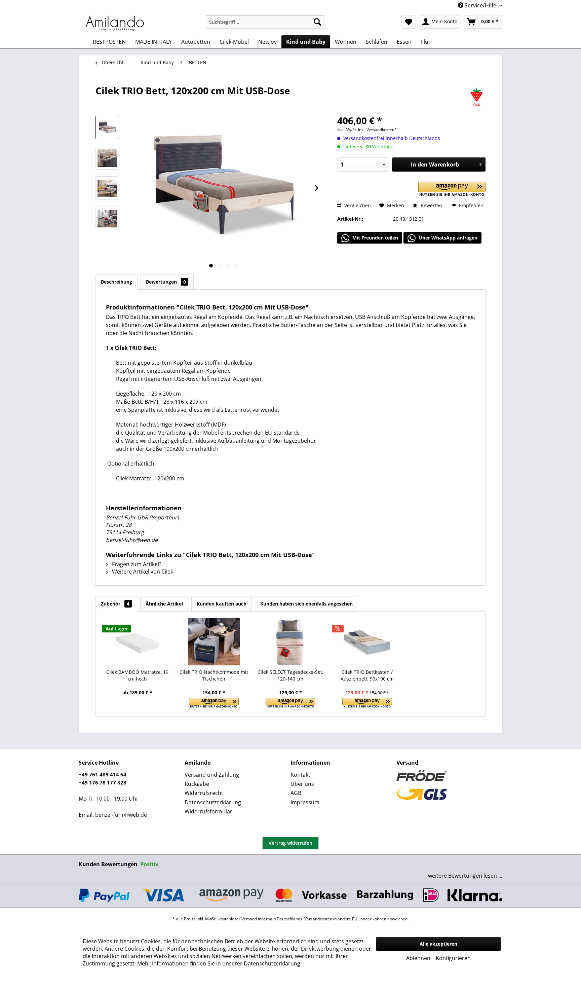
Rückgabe (197, 784)
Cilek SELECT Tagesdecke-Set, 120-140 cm (290, 675)
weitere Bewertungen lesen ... (465, 875)
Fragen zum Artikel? (136, 564)
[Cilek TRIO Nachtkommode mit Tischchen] (214, 641)
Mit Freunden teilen (374, 237)
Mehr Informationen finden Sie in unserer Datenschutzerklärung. (219, 963)
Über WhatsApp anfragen (447, 237)
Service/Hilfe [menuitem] (480, 5)
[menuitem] (265, 22)
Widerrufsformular (208, 811)
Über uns (302, 784)
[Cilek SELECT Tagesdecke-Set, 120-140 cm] (290, 641)
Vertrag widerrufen (290, 843)
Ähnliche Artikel (164, 603)
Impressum (304, 802)
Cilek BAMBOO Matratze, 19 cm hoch (137, 675)
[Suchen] (317, 22)
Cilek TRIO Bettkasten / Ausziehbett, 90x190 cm (367, 675)
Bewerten (431, 205)
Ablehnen (418, 958)
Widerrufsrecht (204, 793)
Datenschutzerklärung (213, 802)
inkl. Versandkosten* (377, 130)
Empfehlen (470, 205)
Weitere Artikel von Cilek (142, 571)
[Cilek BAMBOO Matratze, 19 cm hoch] (137, 641)
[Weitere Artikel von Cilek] (477, 97)
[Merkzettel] (408, 22)
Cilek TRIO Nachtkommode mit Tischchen (214, 675)
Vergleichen (357, 205)
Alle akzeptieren (438, 944)
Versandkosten (318, 919)
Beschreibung (116, 282)
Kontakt (300, 774)
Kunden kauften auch (221, 603)
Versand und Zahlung (212, 774)
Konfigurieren (453, 958)
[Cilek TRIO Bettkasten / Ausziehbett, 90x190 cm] (367, 641)
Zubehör (115, 603)
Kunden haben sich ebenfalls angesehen (306, 603)
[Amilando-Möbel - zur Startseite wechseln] (115, 23)
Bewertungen (166, 282)
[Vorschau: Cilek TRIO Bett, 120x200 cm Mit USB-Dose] (107, 127)
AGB (295, 793)
